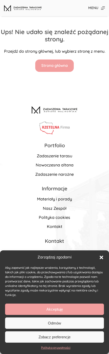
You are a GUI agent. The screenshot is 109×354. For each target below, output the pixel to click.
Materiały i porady (54, 198)
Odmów (54, 323)
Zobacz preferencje (54, 337)
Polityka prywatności (55, 347)
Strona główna (54, 65)
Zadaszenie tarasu (54, 155)
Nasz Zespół (54, 208)
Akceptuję (54, 309)
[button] (101, 257)
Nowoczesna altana (55, 164)
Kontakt (54, 226)
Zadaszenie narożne (54, 174)
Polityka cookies (54, 217)
